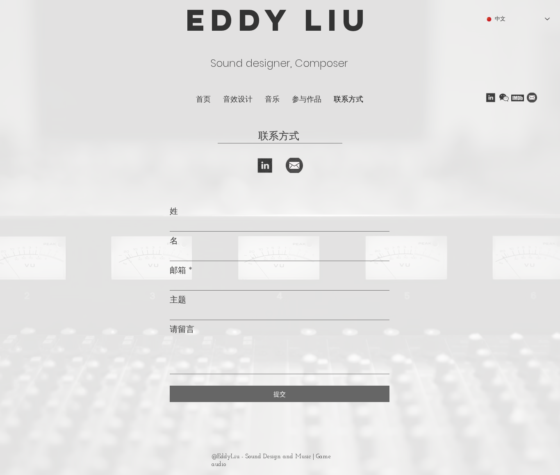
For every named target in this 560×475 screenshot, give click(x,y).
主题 (178, 299)
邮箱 (178, 270)
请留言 (182, 329)
